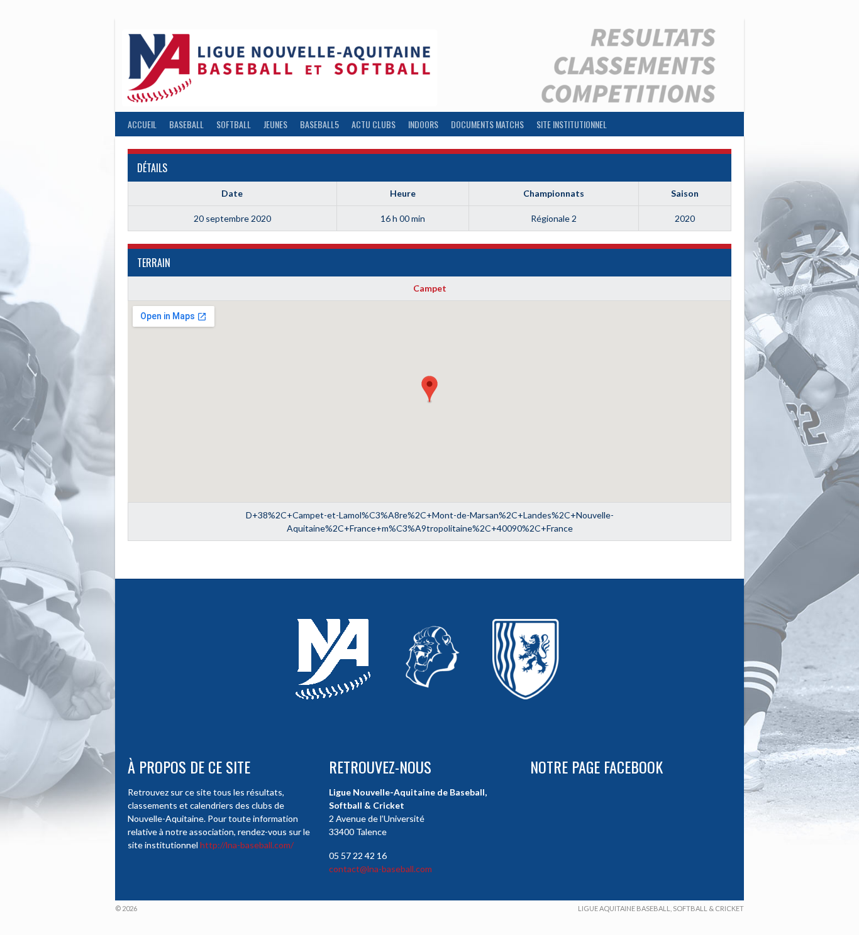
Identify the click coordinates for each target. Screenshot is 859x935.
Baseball (186, 124)
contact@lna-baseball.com (380, 868)
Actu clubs (374, 124)
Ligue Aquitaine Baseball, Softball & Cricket (661, 908)
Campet (429, 288)
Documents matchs (487, 124)
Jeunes (275, 124)
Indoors (423, 124)
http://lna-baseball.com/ (247, 844)
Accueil (142, 124)
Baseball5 (319, 124)
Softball (233, 124)
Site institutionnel (571, 124)
